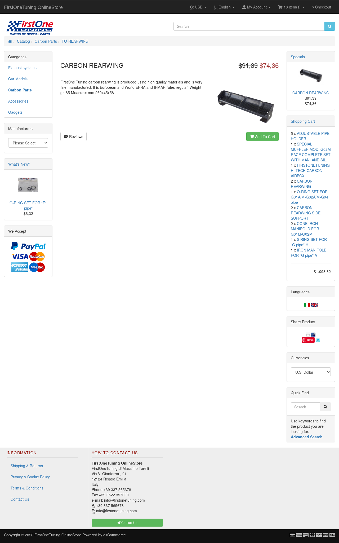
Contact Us (20, 499)
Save (310, 340)
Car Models (18, 78)
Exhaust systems (22, 67)
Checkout (322, 7)
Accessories (18, 101)
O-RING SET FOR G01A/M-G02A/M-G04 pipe (309, 197)
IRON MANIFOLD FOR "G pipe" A (309, 252)
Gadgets (15, 112)
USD (197, 7)
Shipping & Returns (27, 465)
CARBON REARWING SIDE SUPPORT (305, 213)
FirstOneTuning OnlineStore (33, 6)
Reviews (75, 136)
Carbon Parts (46, 41)
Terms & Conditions (27, 488)
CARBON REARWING (310, 92)
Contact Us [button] (129, 522)
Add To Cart (264, 136)
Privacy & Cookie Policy (30, 476)
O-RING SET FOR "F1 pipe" (28, 205)
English (223, 7)
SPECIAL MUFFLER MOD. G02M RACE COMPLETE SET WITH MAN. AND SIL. (311, 151)
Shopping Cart (303, 121)
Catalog (23, 41)
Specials (298, 56)
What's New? (19, 164)
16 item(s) (292, 7)
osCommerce (114, 534)
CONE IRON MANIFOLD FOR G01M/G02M (305, 229)
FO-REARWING (75, 41)
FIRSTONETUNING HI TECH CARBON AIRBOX (310, 170)
